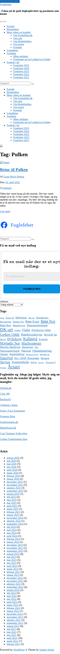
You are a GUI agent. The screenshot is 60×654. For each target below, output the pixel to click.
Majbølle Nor (10, 343)
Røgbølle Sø (44, 354)
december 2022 (15, 578)
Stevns (33, 362)
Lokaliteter (12, 50)
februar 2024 (13, 539)
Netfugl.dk (5, 388)
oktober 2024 (14, 520)
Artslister (11, 53)
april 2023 (12, 566)
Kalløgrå (30, 339)
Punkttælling (17, 354)
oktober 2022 (14, 584)
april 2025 (12, 505)
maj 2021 (11, 635)
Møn (36, 347)
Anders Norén (46, 649)
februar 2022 (13, 608)
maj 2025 (11, 502)
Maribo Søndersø (10, 347)
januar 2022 (13, 611)
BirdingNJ (5, 399)
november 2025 (15, 484)
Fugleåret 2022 (21, 74)
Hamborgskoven (31, 334)
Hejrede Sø (50, 334)
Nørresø (26, 350)
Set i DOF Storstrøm (26, 358)
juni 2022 (12, 596)
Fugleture (7, 188)
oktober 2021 (14, 620)
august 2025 (13, 493)
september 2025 (15, 490)
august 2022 (13, 590)
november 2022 (15, 581)
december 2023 (15, 545)
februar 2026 (13, 475)
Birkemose (21, 317)
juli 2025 (11, 496)
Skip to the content (10, 1)
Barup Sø (10, 318)
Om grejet (18, 44)
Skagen (45, 358)
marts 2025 (12, 508)
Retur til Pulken (14, 169)
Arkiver (4, 301)
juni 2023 (12, 560)
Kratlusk (43, 339)
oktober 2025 (14, 487)
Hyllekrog (14, 339)
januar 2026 (13, 478)
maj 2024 (11, 533)
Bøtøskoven (19, 325)
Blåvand (31, 318)
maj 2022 (11, 599)
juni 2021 (12, 632)
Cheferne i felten (9, 405)
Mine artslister (20, 56)
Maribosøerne (31, 343)
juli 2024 (11, 527)
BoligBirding (42, 318)
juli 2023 (11, 557)
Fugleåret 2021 (21, 77)
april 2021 (12, 638)
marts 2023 (12, 569)
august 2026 (13, 457)
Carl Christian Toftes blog (13, 433)
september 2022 (15, 587)
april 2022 (12, 602)
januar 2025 (13, 514)
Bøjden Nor (18, 322)
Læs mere (5, 211)
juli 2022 (11, 593)
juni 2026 (12, 463)
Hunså (3, 339)
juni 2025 (12, 499)
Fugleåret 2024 (21, 68)
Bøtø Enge (32, 321)
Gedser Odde (10, 334)
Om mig (17, 38)
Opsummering (42, 350)
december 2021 (15, 614)
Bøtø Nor (48, 321)
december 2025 (15, 481)
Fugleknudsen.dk (9, 422)
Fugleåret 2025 (21, 65)
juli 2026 (11, 460)
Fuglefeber (5, 4)
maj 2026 (11, 466)
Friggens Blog (7, 416)
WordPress (19, 649)
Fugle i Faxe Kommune (12, 410)
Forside (10, 26)
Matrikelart (27, 347)
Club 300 (5, 393)
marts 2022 (12, 605)
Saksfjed (6, 358)
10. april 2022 (12, 182)
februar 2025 (13, 511)
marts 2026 (12, 472)
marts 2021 (12, 641)
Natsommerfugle (10, 350)
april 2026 (12, 469)
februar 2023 (13, 572)
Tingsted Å (51, 362)
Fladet (26, 330)
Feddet (17, 330)
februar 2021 (13, 644)
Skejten (5, 362)
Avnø (2, 318)
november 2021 (15, 617)
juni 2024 (12, 530)
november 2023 (15, 548)
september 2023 (15, 551)
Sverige (41, 362)
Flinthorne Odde (41, 330)
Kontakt (17, 47)
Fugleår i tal (13, 62)
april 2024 (12, 536)
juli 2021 (11, 629)
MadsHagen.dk (8, 427)
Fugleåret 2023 (21, 71)
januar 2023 (13, 575)
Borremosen (5, 322)
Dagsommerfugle (37, 325)
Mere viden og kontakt (18, 32)
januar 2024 (13, 542)
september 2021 (15, 623)
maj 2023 (11, 563)
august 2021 (13, 626)
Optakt (4, 354)
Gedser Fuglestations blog (13, 439)
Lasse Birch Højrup (14, 176)
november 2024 (15, 517)
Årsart (14, 366)
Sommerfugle (20, 362)
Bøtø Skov (5, 325)
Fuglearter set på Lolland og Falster (31, 59)
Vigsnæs (3, 368)
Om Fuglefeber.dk (22, 35)
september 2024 (15, 523)
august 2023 (13, 554)
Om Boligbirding (22, 41)
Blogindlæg (13, 29)
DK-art (6, 329)
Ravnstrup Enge (32, 354)
